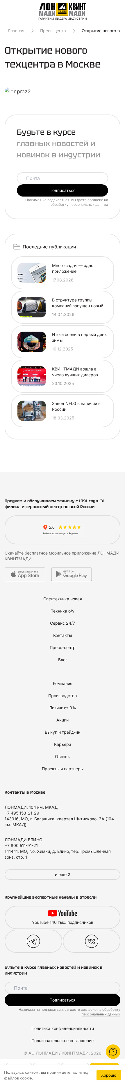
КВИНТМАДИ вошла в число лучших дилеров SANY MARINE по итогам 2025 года (77, 372)
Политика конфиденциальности (62, 1028)
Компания (62, 683)
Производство (62, 695)
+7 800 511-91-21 (21, 845)
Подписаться (62, 190)
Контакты (62, 635)
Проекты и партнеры (62, 768)
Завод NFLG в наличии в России (76, 406)
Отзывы (62, 756)
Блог (62, 659)
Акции (62, 719)
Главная (16, 30)
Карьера (62, 744)
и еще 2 (62, 874)
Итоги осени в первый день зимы (79, 337)
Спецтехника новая (62, 598)
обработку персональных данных (79, 204)
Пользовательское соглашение (62, 1040)
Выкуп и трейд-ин (62, 732)
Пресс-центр (53, 30)
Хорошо (108, 1075)
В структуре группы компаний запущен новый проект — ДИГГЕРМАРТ (77, 303)
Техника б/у (62, 610)
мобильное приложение (72, 552)
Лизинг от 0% (62, 707)
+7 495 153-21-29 (22, 812)
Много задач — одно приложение (72, 268)
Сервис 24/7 (62, 623)
